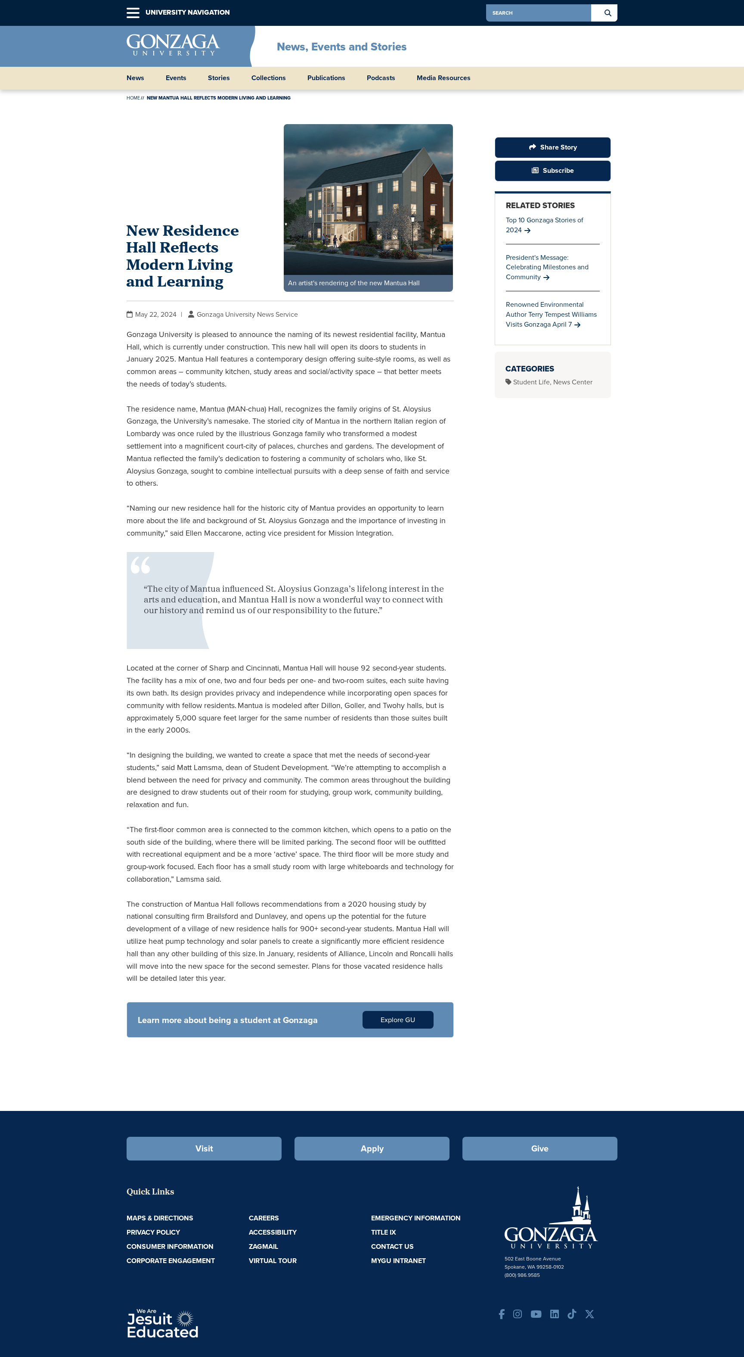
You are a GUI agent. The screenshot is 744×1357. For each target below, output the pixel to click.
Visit (204, 1148)
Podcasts (381, 78)
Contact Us (392, 1246)
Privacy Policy (153, 1232)
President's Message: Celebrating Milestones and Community (547, 267)
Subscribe (558, 170)
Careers (264, 1218)
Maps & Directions (160, 1218)
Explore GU (398, 1020)
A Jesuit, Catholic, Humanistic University (200, 1322)
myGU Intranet (398, 1261)
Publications (326, 78)
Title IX (383, 1232)
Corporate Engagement (171, 1261)
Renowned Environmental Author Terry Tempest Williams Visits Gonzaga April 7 (551, 314)
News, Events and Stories (342, 46)
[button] (133, 13)
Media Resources (444, 78)
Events (176, 78)
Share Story (558, 147)
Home (133, 97)
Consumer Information (170, 1246)
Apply (372, 1148)
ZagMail (263, 1246)
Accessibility (273, 1232)
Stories (219, 78)
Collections (268, 78)
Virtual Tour (273, 1261)
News (135, 78)
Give (540, 1148)
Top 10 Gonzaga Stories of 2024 (544, 225)
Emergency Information (416, 1218)
